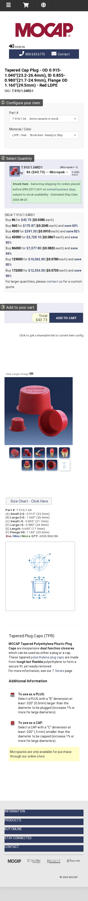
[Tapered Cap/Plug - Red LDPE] (27, 465)
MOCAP (73, 877)
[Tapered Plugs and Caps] (39, 465)
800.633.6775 (35, 54)
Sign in (20, 47)
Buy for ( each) (30, 220)
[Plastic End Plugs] (39, 452)
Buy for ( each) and (42, 226)
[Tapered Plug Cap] (64, 465)
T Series (58, 671)
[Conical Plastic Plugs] (51, 465)
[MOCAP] (44, 30)
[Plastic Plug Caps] (27, 452)
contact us (54, 281)
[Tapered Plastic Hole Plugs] (64, 452)
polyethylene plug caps (47, 657)
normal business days (61, 189)
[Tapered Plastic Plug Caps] (14, 452)
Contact (63, 54)
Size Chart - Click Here (28, 501)
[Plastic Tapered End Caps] (51, 452)
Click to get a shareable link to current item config (51, 340)
